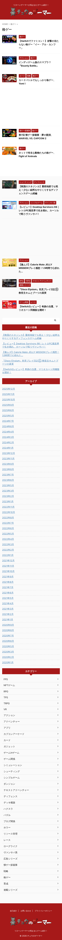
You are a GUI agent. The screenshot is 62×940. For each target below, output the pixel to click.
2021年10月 (8, 571)
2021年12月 (8, 560)
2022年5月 (8, 533)
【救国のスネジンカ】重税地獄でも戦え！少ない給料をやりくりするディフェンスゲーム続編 (38, 190)
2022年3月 (8, 544)
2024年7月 (8, 421)
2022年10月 (8, 512)
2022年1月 (8, 555)
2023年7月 (8, 474)
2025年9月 (8, 404)
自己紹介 (13, 911)
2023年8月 (8, 469)
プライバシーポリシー (43, 911)
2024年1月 (8, 447)
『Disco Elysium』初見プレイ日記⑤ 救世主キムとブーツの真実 (30, 362)
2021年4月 (8, 603)
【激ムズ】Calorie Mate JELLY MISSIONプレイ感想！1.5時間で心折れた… (39, 268)
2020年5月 (8, 646)
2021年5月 (8, 598)
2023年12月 (8, 453)
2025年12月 (8, 388)
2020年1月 (8, 662)
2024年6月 (8, 426)
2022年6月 (8, 528)
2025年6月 (8, 410)
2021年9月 (8, 576)
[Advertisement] (31, 108)
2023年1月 (8, 501)
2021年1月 (7, 619)
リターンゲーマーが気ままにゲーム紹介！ (31, 931)
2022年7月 (8, 522)
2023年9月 (8, 463)
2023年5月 (8, 485)
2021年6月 (8, 592)
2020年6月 (8, 641)
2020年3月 (8, 651)
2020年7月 (8, 635)
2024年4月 (8, 431)
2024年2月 (8, 442)
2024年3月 (8, 437)
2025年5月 (8, 415)
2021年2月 (8, 614)
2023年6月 (8, 480)
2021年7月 (7, 587)
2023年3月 (8, 490)
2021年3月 (8, 608)
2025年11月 (8, 394)
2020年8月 (8, 630)
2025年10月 (8, 399)
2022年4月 (8, 539)
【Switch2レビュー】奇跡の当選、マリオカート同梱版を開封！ (30, 371)
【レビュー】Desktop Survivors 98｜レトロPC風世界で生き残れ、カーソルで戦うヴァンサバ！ (39, 210)
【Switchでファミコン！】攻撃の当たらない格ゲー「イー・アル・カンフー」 (39, 44)
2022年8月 (8, 517)
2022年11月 (8, 506)
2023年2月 (8, 496)
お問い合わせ (26, 911)
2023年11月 (8, 458)
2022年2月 (8, 549)
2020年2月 (8, 657)
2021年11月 (8, 565)
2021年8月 (8, 582)
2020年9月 (8, 624)
